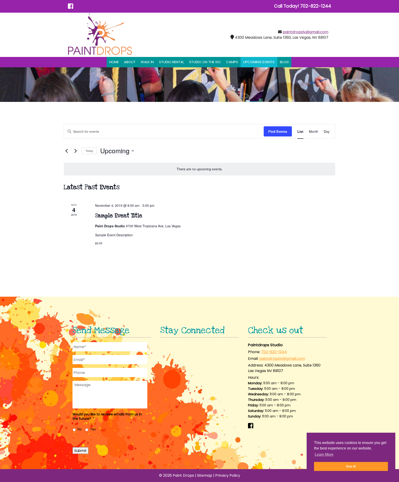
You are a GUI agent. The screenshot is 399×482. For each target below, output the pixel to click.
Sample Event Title (118, 215)
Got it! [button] (351, 466)
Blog (284, 61)
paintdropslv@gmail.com (305, 32)
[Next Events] (75, 151)
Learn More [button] (324, 454)
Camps (232, 61)
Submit (80, 450)
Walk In (147, 61)
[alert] (199, 169)
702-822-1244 (274, 352)
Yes (93, 429)
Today (89, 151)
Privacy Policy (227, 475)
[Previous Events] (66, 151)
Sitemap (204, 475)
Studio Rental (171, 61)
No (80, 429)
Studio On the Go (205, 61)
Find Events (277, 131)
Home (114, 61)
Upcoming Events (259, 61)
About (130, 61)
